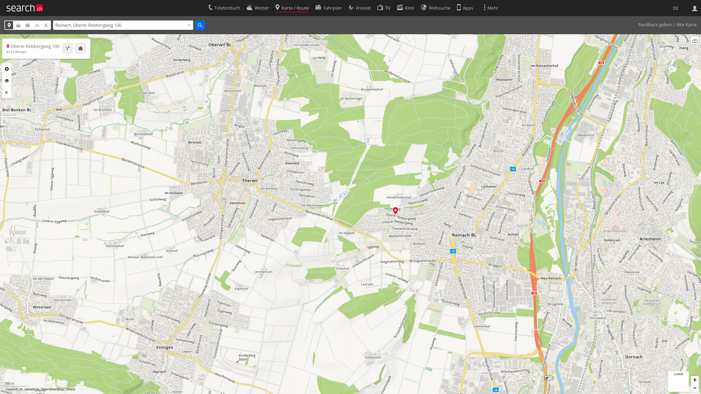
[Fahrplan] (80, 48)
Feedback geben (655, 25)
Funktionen (7, 93)
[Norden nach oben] (695, 50)
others (70, 389)
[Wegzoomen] (695, 388)
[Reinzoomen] (695, 380)
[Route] (67, 48)
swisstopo (31, 389)
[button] (395, 211)
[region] (350, 214)
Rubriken (7, 69)
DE (676, 8)
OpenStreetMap (52, 389)
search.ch (15, 389)
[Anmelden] (695, 8)
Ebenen (7, 81)
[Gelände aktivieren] (695, 40)
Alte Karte (686, 25)
